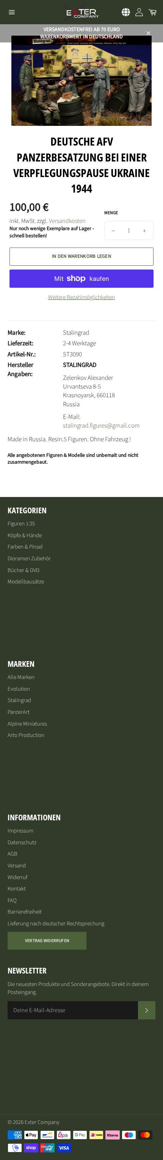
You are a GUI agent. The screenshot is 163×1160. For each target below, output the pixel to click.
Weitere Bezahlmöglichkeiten (81, 297)
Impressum (20, 831)
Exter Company (42, 1122)
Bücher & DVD (23, 570)
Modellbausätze (26, 582)
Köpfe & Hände (25, 535)
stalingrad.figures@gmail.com (101, 425)
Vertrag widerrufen (47, 940)
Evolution (19, 689)
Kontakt (17, 889)
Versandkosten (67, 221)
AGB (12, 854)
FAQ (12, 900)
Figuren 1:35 (21, 524)
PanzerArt (19, 712)
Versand (17, 866)
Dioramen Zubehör (29, 559)
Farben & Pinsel (25, 547)
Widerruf (17, 877)
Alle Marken (21, 677)
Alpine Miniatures (27, 724)
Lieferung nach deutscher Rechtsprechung (56, 924)
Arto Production (26, 735)
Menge (111, 213)
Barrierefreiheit (25, 912)
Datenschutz (22, 842)
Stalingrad (19, 700)
